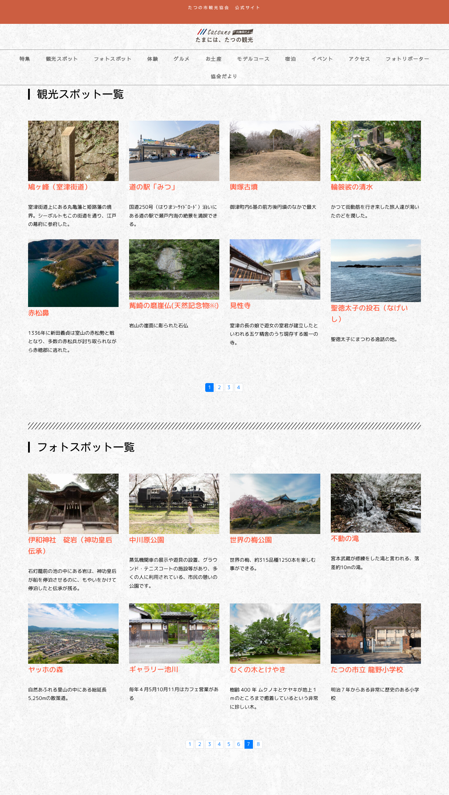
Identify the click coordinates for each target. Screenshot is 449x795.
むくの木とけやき (258, 669)
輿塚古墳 (244, 187)
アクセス (359, 58)
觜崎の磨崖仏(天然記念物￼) (174, 305)
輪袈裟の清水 (352, 187)
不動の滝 (345, 538)
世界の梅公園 (251, 540)
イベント (322, 58)
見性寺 (240, 305)
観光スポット (62, 58)
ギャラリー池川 (153, 669)
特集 (25, 58)
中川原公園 (146, 540)
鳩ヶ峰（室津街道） (59, 187)
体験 (152, 58)
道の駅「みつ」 (153, 187)
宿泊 (290, 58)
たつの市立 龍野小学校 (367, 669)
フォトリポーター (407, 58)
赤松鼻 (38, 313)
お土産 (214, 58)
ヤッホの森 (45, 669)
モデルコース (253, 58)
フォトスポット (113, 58)
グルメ (182, 58)
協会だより (224, 76)
